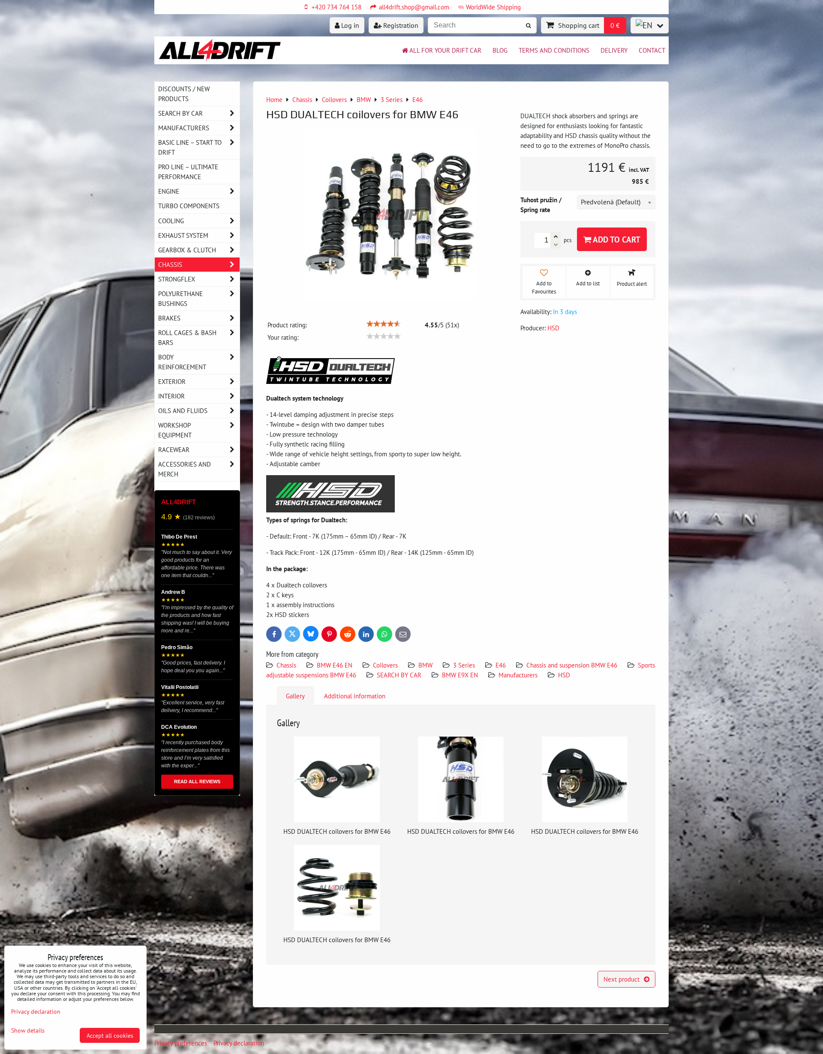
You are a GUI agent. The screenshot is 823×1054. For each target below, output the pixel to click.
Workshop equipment (175, 430)
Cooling (171, 220)
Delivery (614, 50)
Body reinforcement (182, 362)
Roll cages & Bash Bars (187, 337)
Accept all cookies (110, 1035)
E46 (501, 665)
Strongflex (176, 279)
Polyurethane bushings (180, 298)
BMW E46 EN (334, 665)
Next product (622, 979)
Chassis (286, 665)
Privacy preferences (180, 1043)
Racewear (173, 449)
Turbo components (188, 205)
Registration (399, 25)
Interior (171, 396)
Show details (28, 1030)
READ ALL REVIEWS (197, 781)
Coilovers (385, 665)
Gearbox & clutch (187, 250)
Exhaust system (183, 235)
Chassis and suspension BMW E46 (571, 665)
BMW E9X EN (460, 675)
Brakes (169, 318)
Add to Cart (615, 239)
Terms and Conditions (554, 50)
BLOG (500, 50)
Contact (652, 50)
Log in (349, 25)
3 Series (464, 665)
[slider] (383, 323)
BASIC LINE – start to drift (190, 147)
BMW (425, 665)
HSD (564, 675)
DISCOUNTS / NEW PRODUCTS (184, 93)
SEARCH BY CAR (399, 675)
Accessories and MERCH (184, 469)
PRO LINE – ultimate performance (188, 171)
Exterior (172, 381)
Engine (168, 191)
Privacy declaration (238, 1043)
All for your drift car (445, 50)
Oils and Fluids (182, 410)
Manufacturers (518, 675)
